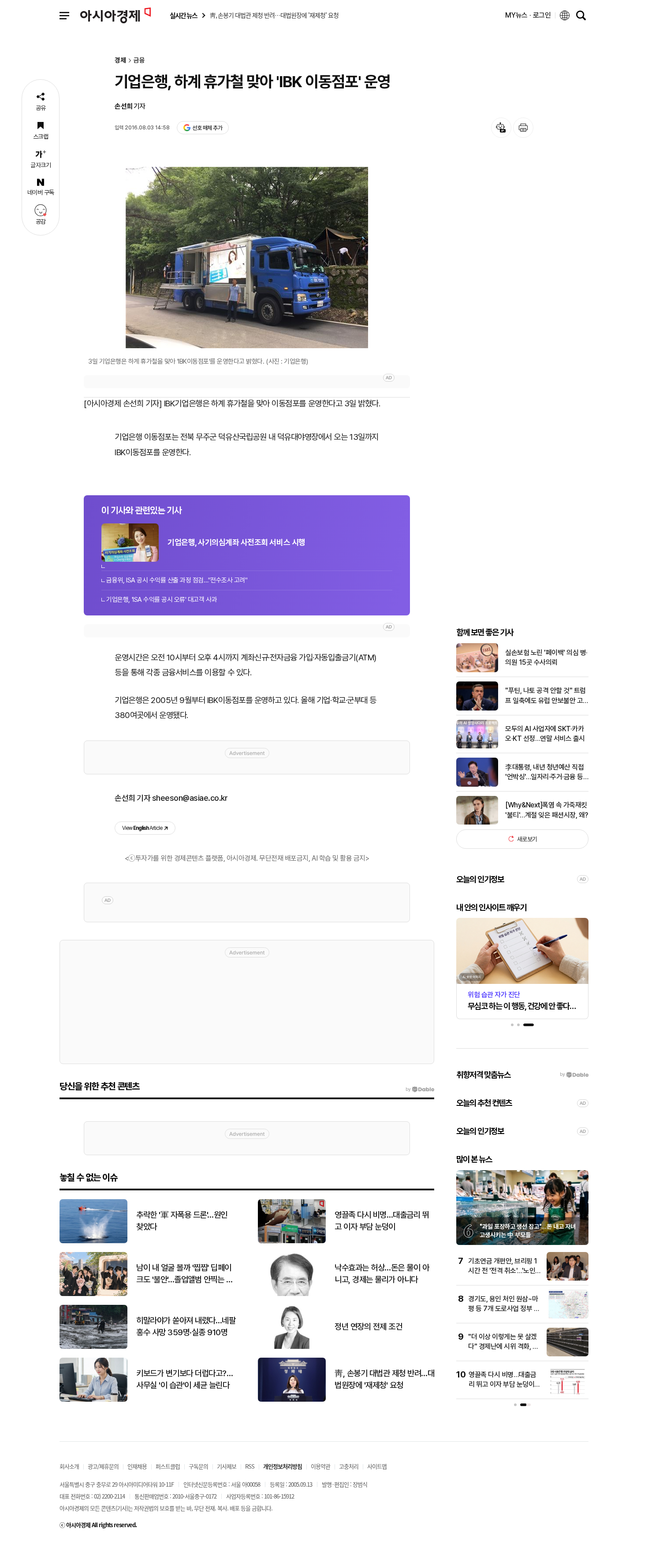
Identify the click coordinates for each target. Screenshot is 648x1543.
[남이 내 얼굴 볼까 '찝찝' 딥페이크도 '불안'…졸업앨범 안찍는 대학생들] (93, 1294)
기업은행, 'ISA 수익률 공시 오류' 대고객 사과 (161, 600)
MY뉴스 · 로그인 (528, 15)
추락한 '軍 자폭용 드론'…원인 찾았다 (181, 1221)
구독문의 (198, 1466)
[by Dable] (420, 1089)
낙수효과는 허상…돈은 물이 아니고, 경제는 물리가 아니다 (382, 1274)
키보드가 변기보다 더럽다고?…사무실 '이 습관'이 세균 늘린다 (184, 1379)
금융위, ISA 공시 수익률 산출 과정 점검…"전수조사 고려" (176, 580)
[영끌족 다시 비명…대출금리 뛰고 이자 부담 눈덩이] (292, 1241)
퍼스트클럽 (168, 1466)
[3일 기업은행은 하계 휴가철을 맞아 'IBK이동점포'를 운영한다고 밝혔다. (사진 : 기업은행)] (247, 257)
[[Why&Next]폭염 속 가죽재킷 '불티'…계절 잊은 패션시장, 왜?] (477, 822)
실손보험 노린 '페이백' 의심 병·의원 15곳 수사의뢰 (546, 657)
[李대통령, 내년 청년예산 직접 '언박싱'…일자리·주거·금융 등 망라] (477, 784)
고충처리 (348, 1466)
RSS (249, 1466)
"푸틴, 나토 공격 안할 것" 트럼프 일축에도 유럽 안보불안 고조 (545, 696)
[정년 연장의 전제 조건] (292, 1347)
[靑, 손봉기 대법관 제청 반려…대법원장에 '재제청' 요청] (292, 1399)
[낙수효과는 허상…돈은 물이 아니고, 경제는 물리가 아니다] (292, 1294)
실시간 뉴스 (183, 15)
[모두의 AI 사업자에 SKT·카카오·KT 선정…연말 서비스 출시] (477, 746)
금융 (139, 60)
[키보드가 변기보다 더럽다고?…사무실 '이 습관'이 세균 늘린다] (93, 1399)
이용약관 (320, 1466)
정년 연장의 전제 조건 (368, 1327)
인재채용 (137, 1466)
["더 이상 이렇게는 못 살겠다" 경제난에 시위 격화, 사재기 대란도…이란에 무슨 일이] (567, 1354)
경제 (120, 60)
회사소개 (69, 1466)
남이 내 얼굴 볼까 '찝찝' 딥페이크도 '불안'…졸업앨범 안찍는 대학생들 (184, 1274)
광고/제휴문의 (103, 1466)
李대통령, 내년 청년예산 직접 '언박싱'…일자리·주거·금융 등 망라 (544, 772)
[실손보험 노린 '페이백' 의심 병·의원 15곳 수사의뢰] (477, 670)
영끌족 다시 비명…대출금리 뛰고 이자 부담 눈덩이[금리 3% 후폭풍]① (502, 1384)
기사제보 (226, 1466)
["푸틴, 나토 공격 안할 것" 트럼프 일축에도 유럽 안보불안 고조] (477, 708)
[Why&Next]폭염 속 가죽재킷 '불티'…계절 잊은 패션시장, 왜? (546, 810)
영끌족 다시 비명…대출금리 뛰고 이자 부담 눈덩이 (382, 1221)
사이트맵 (377, 1466)
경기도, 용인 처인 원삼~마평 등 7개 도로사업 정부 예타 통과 (504, 1309)
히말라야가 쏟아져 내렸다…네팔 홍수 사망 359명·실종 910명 (185, 1326)
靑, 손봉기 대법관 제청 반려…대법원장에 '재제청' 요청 (384, 1379)
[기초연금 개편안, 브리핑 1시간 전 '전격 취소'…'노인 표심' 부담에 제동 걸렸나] (567, 1278)
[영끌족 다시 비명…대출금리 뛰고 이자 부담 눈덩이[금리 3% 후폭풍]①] (567, 1392)
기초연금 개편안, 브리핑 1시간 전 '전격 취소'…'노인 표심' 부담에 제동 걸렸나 (502, 1271)
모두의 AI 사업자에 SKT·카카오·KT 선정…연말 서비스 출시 (545, 734)
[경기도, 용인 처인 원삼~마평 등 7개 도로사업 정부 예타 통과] (567, 1316)
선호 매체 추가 (207, 128)
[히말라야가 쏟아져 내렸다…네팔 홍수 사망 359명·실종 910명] (93, 1347)
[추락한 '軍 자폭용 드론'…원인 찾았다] (93, 1241)
